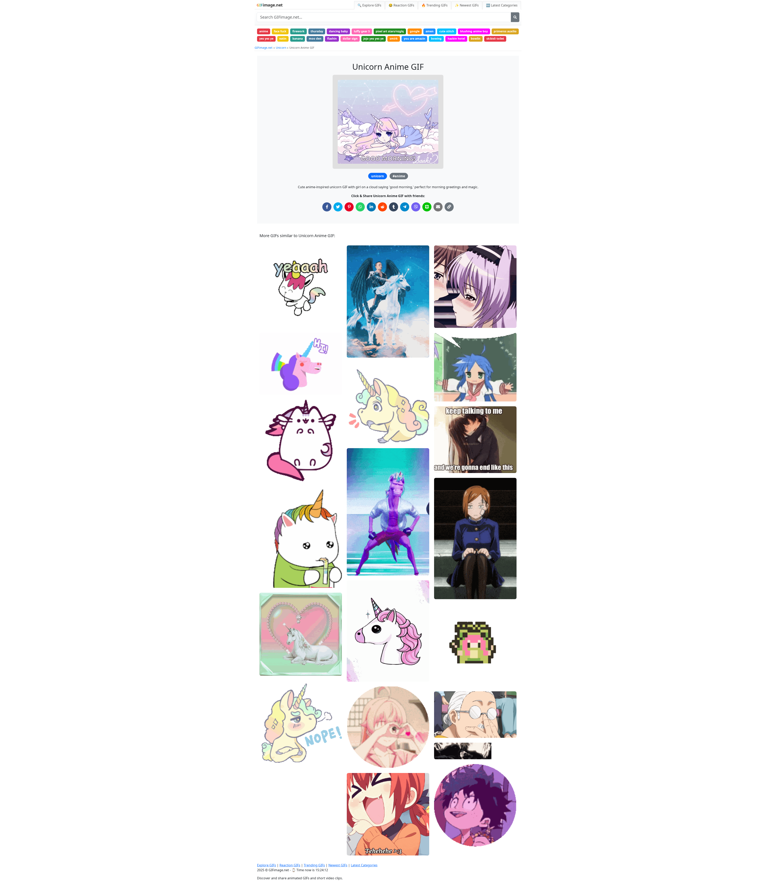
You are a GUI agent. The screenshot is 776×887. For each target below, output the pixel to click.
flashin (332, 38)
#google (268, 758)
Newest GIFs (337, 865)
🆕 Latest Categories (502, 5)
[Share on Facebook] (326, 206)
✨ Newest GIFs (467, 5)
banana (297, 38)
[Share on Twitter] (338, 206)
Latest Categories (364, 865)
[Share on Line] (426, 206)
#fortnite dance (360, 564)
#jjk (440, 581)
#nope (267, 751)
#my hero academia (451, 828)
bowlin (475, 38)
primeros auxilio (505, 31)
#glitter (355, 750)
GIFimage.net (263, 48)
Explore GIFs (266, 865)
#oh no (355, 425)
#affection (357, 763)
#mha (441, 835)
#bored (442, 587)
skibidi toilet (495, 38)
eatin (282, 38)
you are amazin (414, 38)
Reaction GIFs (289, 865)
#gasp (354, 438)
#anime (399, 176)
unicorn (377, 176)
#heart (267, 671)
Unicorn (281, 48)
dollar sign (350, 38)
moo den (315, 38)
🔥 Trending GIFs (435, 5)
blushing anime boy (474, 31)
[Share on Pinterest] (349, 206)
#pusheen (269, 477)
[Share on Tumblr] (393, 206)
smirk (394, 38)
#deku (442, 842)
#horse (267, 309)
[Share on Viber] (415, 206)
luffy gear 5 (362, 31)
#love (266, 664)
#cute (267, 323)
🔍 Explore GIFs (369, 5)
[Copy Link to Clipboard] (449, 206)
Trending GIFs (314, 865)
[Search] (515, 17)
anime (263, 31)
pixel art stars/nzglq (390, 31)
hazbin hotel (456, 38)
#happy (268, 316)
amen (429, 31)
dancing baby (338, 31)
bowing (436, 38)
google (415, 31)
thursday (317, 31)
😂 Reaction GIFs (401, 5)
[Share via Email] (438, 206)
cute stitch (446, 31)
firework (298, 31)
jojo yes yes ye (373, 38)
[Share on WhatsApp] (360, 206)
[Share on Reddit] (382, 206)
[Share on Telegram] (404, 206)
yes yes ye (266, 38)
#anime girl (358, 850)
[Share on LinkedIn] (371, 206)
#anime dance (447, 682)
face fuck (280, 31)
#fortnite (356, 571)
